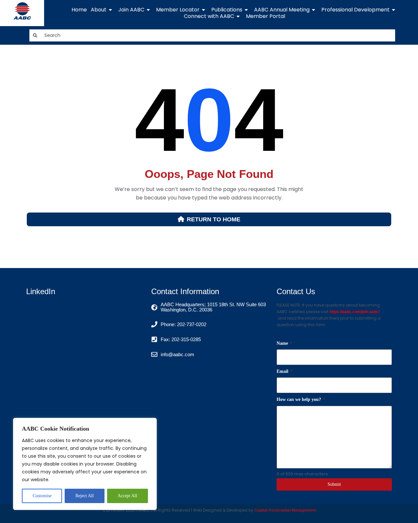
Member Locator (178, 10)
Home (79, 10)
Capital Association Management (284, 510)
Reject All (84, 495)
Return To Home (213, 219)
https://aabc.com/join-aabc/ (354, 311)
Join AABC (131, 10)
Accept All (127, 495)
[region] (85, 464)
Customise (42, 495)
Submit (334, 484)
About (98, 10)
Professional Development (355, 10)
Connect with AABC (209, 16)
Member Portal (265, 16)
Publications (226, 10)
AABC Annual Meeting (282, 10)
